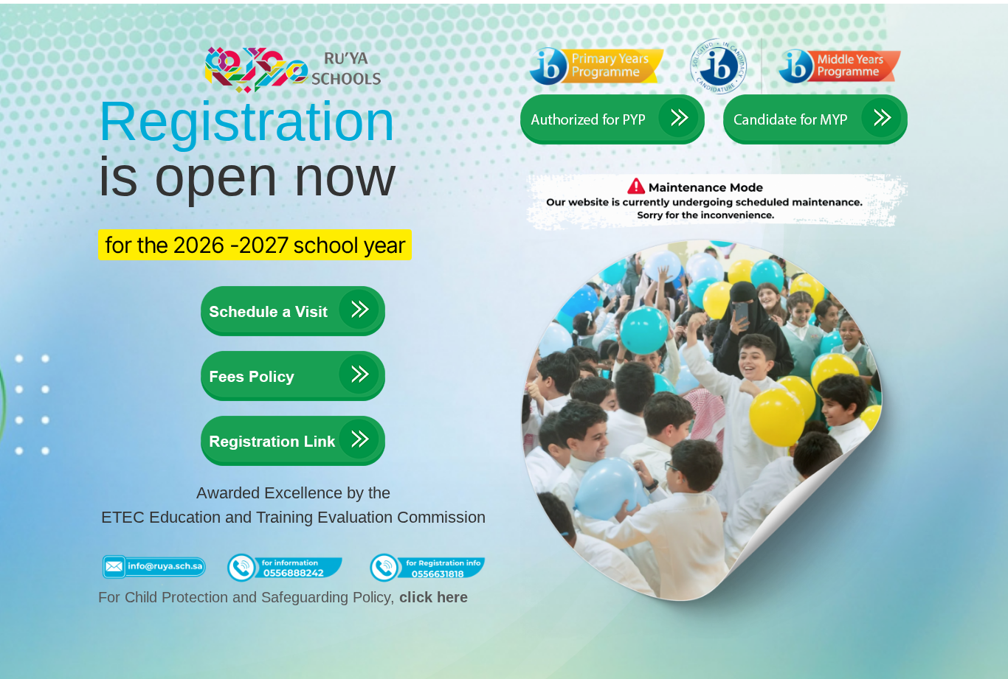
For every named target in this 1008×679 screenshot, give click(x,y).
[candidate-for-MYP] (815, 100)
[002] (293, 356)
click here (433, 597)
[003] (293, 421)
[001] (293, 291)
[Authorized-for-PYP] (612, 100)
